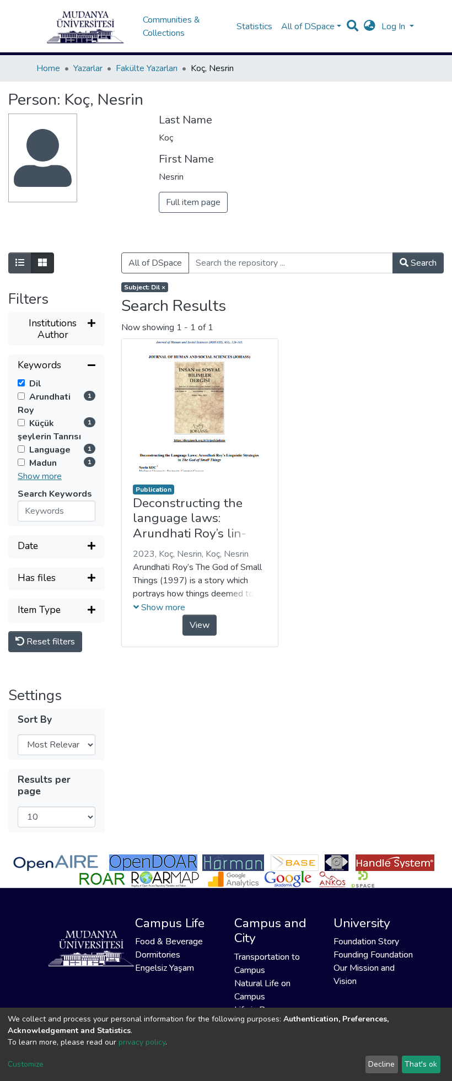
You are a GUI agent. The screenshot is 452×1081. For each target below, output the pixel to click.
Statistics (254, 26)
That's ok (421, 1064)
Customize (26, 1064)
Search (422, 263)
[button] (369, 26)
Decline (381, 1064)
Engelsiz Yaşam (164, 968)
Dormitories (157, 955)
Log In (394, 26)
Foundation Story (366, 941)
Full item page (193, 202)
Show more (40, 476)
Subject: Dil (144, 287)
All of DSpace (155, 263)
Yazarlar (88, 68)
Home (48, 68)
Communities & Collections (171, 26)
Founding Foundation (373, 955)
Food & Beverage (169, 941)
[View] (200, 405)
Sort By (35, 719)
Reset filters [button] (49, 642)
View (199, 625)
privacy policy (142, 1042)
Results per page (44, 785)
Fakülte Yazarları (146, 68)
